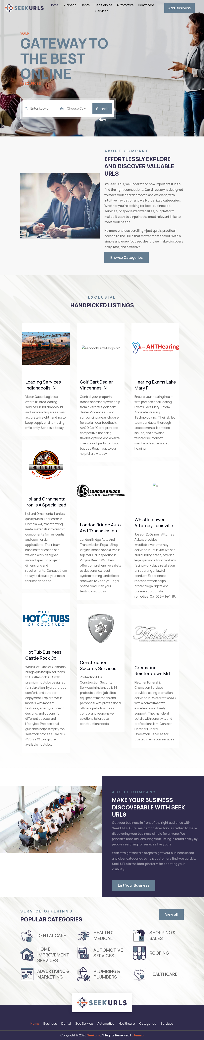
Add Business (179, 8)
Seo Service (103, 5)
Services (101, 11)
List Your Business (133, 885)
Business (69, 5)
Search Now (102, 110)
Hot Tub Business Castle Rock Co (43, 655)
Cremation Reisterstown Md (152, 671)
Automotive (125, 5)
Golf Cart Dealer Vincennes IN (96, 385)
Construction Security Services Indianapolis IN (98, 668)
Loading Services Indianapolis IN (43, 385)
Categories (147, 1024)
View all (171, 914)
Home (54, 5)
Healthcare (146, 5)
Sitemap (137, 1035)
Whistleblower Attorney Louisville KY (153, 526)
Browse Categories (126, 257)
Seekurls (93, 1035)
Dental (85, 5)
